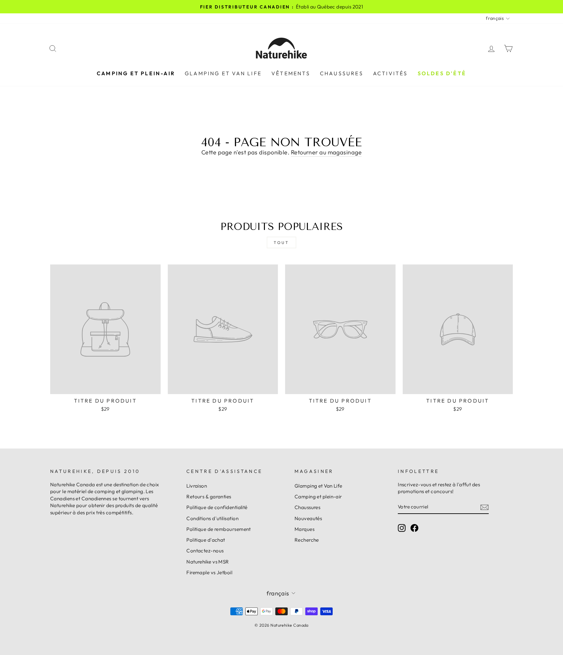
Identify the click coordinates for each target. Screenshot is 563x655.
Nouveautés (308, 518)
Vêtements (290, 73)
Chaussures (341, 73)
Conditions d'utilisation (212, 518)
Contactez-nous (205, 551)
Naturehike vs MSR (207, 562)
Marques (304, 529)
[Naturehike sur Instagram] (402, 528)
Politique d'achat (205, 540)
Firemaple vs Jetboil (209, 572)
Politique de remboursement (218, 529)
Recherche (307, 540)
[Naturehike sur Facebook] (414, 528)
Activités (390, 73)
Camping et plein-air (136, 73)
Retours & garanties (208, 496)
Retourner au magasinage (326, 152)
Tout (281, 242)
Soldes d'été (442, 73)
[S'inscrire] (484, 507)
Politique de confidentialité (217, 507)
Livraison (196, 486)
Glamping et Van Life (223, 73)
